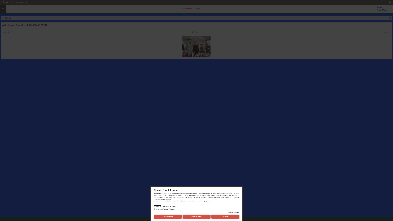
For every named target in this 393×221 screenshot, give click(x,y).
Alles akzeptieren (168, 216)
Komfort (166, 209)
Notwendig (158, 209)
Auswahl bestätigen (196, 216)
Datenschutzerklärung (169, 206)
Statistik (173, 209)
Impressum (157, 206)
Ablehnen (225, 216)
